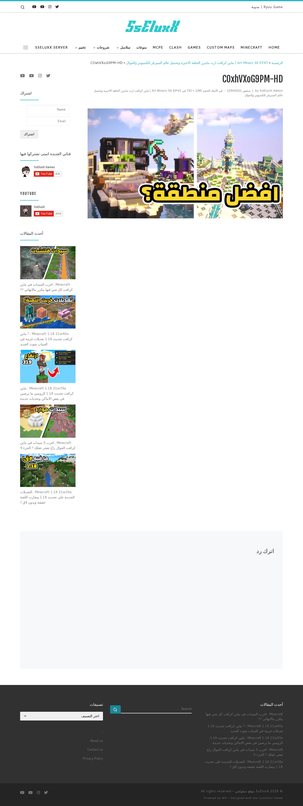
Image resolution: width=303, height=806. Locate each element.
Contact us (95, 749)
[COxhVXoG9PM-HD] (185, 163)
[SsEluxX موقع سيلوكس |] (151, 27)
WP (224, 798)
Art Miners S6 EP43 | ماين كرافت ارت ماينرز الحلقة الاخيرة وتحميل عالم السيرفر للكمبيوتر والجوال (197, 62)
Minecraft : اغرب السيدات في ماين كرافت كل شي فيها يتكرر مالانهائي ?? (244, 716)
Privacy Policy (93, 758)
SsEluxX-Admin (271, 90)
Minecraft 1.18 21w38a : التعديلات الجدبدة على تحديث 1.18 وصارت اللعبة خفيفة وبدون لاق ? (244, 764)
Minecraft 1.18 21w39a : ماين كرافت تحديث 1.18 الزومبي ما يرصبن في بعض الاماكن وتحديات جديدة (246, 740)
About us (96, 740)
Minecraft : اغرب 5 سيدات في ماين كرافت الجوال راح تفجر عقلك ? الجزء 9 (245, 752)
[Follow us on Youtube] (34, 6)
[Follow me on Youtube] (42, 6)
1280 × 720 (195, 90)
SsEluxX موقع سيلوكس (252, 791)
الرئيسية (277, 62)
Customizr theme (270, 798)
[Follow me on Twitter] (57, 6)
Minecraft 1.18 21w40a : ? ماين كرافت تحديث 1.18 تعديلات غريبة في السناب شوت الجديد (245, 728)
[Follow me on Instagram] (49, 6)
